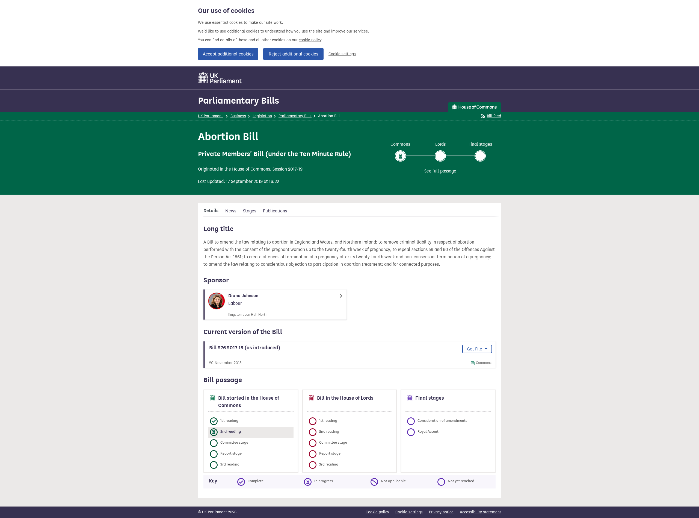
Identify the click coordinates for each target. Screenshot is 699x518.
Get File (475, 349)
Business (238, 116)
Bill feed (494, 116)
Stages (249, 210)
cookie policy (310, 40)
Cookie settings (342, 54)
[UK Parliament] (220, 78)
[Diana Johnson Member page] (274, 304)
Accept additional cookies (228, 54)
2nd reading (230, 431)
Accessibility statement (480, 512)
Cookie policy (377, 512)
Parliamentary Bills (238, 100)
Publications (275, 210)
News (230, 210)
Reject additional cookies (293, 54)
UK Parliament (210, 116)
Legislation (262, 116)
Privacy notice (441, 512)
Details (210, 210)
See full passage (440, 171)
